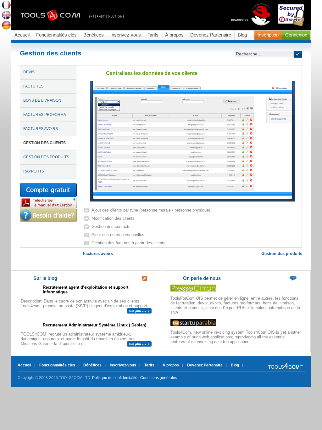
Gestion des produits (281, 253)
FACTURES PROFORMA (44, 114)
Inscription (268, 34)
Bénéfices (93, 34)
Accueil (22, 34)
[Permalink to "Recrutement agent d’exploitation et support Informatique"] (139, 312)
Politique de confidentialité (114, 378)
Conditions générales (158, 378)
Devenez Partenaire (210, 34)
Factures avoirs (98, 253)
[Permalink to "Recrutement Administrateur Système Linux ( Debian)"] (139, 345)
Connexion (296, 34)
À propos (174, 34)
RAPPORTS (33, 171)
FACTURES (33, 86)
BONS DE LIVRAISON (42, 100)
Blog (242, 34)
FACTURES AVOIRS (40, 129)
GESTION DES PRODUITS (46, 157)
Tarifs (152, 34)
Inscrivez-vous (125, 34)
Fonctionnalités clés (56, 34)
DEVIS (29, 72)
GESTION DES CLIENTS (44, 143)
